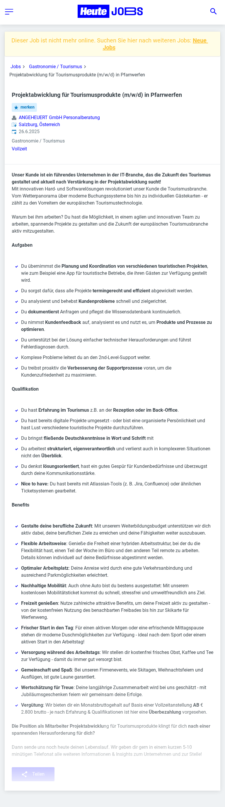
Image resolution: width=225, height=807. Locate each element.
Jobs (16, 66)
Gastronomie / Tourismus (55, 66)
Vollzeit (19, 149)
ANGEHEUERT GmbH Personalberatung (59, 117)
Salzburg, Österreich (39, 124)
